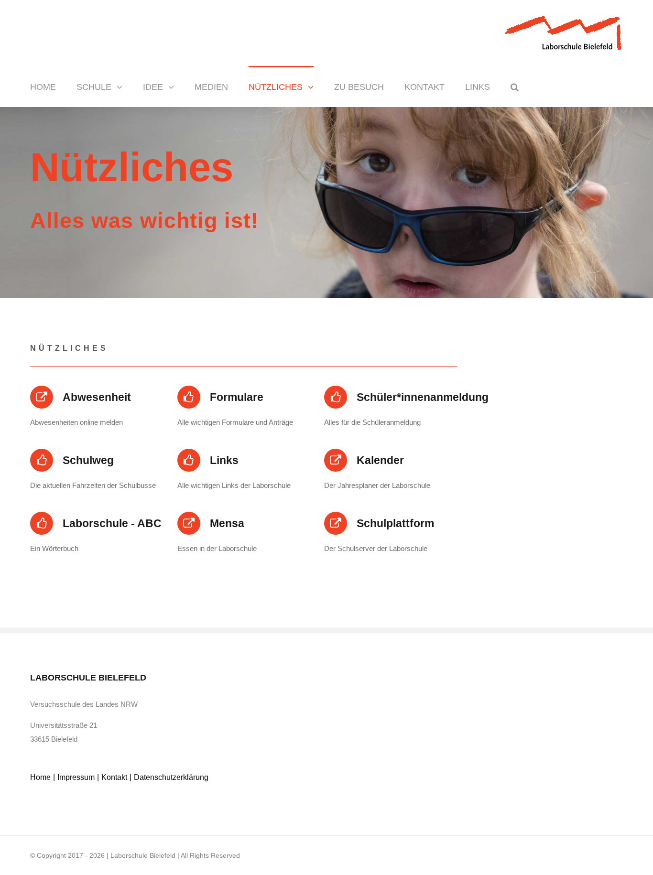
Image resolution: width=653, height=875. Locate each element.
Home (40, 777)
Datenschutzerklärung (171, 777)
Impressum (76, 777)
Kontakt (114, 777)
